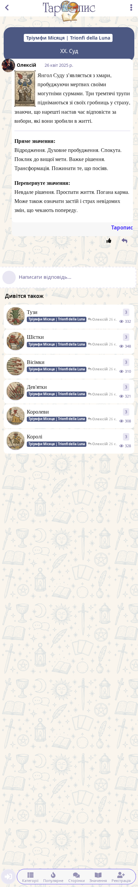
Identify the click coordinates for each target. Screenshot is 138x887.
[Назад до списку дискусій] (6, 7)
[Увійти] (8, 876)
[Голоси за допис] (110, 241)
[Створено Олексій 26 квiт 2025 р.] (15, 317)
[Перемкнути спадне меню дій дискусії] (131, 7)
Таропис (122, 227)
